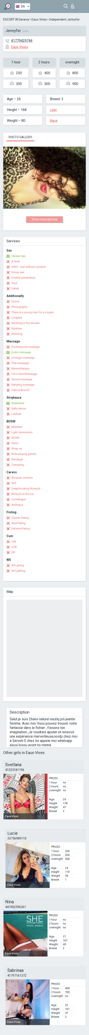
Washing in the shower (25, 323)
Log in (73, 5)
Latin (53, 110)
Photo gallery (20, 137)
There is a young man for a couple (32, 312)
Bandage (17, 459)
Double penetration (23, 277)
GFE (13, 483)
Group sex (17, 272)
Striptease (17, 403)
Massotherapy (20, 368)
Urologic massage (23, 357)
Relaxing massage (22, 384)
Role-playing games (23, 454)
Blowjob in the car (22, 494)
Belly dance (18, 408)
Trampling (17, 464)
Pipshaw (16, 328)
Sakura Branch (20, 390)
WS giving (17, 565)
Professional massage (25, 346)
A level (15, 261)
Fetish (15, 288)
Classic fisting (20, 517)
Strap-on (16, 448)
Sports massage (21, 379)
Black (53, 121)
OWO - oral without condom (28, 266)
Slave (14, 443)
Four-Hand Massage (24, 373)
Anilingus (17, 504)
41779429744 (21, 41)
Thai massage (20, 363)
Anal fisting (18, 523)
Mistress (16, 426)
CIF (13, 552)
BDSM (15, 437)
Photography (19, 306)
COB (14, 547)
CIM (13, 541)
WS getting (18, 570)
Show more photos (44, 219)
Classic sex (18, 256)
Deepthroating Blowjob (25, 488)
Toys (14, 283)
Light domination (22, 432)
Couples (16, 317)
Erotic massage (21, 352)
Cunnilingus (18, 499)
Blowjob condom (22, 477)
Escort (15, 301)
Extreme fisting (20, 528)
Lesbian (16, 414)
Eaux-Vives (39, 19)
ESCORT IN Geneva (16, 19)
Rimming (16, 333)
